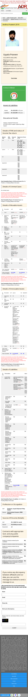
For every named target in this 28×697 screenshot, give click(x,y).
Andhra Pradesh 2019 (11, 17)
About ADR (14, 676)
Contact (14, 681)
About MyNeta (14, 673)
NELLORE (20, 17)
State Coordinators (14, 678)
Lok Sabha (8, 10)
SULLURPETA (6, 19)
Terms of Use (14, 683)
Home (2, 10)
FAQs (14, 686)
